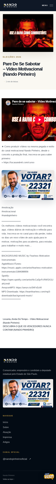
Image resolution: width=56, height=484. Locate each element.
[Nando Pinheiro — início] (10, 5)
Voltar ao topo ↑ (8, 479)
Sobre (6, 427)
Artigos (6, 442)
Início (5, 422)
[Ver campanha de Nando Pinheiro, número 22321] (49, 476)
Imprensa (7, 437)
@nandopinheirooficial (17, 459)
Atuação (7, 432)
